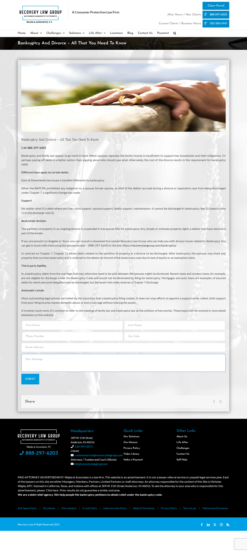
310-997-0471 (84, 446)
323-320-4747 (218, 23)
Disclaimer (49, 508)
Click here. (52, 490)
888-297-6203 (218, 14)
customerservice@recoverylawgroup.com (99, 455)
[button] (174, 33)
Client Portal (216, 5)
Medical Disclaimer (144, 508)
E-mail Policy (89, 508)
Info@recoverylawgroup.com (91, 463)
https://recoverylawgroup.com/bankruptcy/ (149, 245)
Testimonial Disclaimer (215, 508)
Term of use (189, 508)
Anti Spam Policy (27, 508)
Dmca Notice (68, 508)
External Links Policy (115, 508)
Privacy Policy (169, 508)
